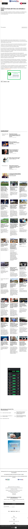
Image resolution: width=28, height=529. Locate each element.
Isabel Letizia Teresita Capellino (6, 412)
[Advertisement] (14, 20)
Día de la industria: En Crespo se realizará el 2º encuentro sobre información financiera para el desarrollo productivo (14, 226)
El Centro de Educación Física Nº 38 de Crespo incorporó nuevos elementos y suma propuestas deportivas (5, 305)
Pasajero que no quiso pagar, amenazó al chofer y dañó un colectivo (23, 225)
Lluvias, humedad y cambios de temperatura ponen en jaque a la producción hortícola (5, 225)
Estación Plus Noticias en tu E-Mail (14, 497)
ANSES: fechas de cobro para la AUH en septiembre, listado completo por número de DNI (4, 343)
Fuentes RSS (14, 493)
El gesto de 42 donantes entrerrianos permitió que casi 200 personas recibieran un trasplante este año (14, 325)
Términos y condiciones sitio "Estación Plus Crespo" (14, 490)
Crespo (25, 270)
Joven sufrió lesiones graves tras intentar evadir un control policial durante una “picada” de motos (14, 207)
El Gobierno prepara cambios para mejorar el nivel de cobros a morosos (4, 245)
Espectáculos (3, 7)
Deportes (6, 192)
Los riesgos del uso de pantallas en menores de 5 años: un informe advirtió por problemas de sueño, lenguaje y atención (14, 305)
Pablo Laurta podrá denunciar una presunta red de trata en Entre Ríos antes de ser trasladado (14, 269)
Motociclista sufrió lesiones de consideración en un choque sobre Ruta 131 (22, 285)
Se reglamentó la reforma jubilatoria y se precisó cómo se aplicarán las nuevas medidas (13, 343)
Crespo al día (20, 327)
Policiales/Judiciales (21, 228)
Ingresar (14, 494)
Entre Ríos (2, 228)
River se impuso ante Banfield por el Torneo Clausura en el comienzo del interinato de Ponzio (14, 188)
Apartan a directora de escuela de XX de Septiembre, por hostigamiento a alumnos (14, 285)
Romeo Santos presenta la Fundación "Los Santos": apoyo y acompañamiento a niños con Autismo (14, 167)
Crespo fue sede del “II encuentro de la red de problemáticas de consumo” (23, 324)
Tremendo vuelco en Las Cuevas (4, 268)
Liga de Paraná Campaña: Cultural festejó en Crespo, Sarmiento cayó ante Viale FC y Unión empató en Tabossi (4, 188)
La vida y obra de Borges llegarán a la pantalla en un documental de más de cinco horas (15, 174)
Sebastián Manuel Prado (22, 244)
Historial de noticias (14, 492)
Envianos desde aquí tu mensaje (14, 486)
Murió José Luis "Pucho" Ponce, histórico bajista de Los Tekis (14, 158)
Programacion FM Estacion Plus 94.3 (14, 491)
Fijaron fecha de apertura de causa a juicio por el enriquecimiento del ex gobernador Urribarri (4, 325)
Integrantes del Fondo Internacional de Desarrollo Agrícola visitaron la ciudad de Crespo (23, 305)
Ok (15, 527)
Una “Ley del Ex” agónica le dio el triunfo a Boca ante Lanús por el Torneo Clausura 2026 (22, 343)
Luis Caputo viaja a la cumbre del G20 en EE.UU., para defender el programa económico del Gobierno (4, 207)
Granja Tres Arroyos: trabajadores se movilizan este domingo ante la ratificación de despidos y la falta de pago (23, 189)
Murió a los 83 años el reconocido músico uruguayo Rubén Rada (14, 142)
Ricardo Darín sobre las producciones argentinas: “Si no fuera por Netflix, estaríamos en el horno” (14, 135)
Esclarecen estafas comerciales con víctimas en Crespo (22, 268)
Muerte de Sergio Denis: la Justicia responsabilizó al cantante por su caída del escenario (13, 151)
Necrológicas (20, 246)
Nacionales (2, 210)
